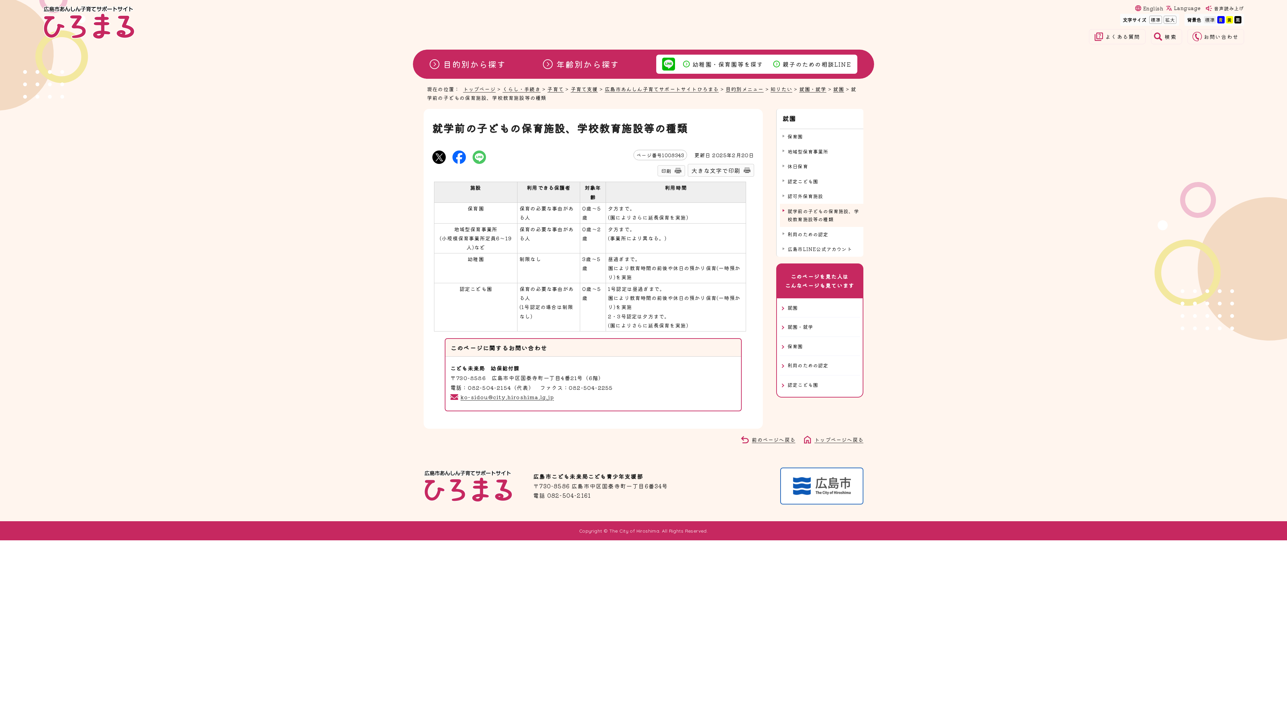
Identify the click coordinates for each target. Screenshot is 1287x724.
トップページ (479, 89)
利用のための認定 (808, 234)
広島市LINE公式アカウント (820, 248)
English (1153, 8)
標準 (1155, 19)
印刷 (666, 170)
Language (1187, 8)
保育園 (795, 136)
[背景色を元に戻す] (1210, 19)
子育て (555, 89)
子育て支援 (584, 89)
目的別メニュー (744, 89)
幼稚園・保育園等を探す (727, 64)
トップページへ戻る (838, 439)
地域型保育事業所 (808, 151)
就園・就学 (812, 89)
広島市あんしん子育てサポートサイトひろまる (662, 89)
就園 (838, 89)
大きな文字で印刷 (715, 170)
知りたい (781, 89)
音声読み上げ (1229, 8)
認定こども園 (803, 181)
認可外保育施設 (805, 195)
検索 (1170, 37)
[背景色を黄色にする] (1229, 19)
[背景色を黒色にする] (1237, 19)
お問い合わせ (1221, 37)
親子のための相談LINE (817, 64)
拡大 (1169, 19)
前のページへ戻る (773, 439)
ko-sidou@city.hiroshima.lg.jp (507, 397)
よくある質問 (1122, 37)
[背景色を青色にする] (1220, 19)
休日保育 (798, 166)
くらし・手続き (521, 89)
